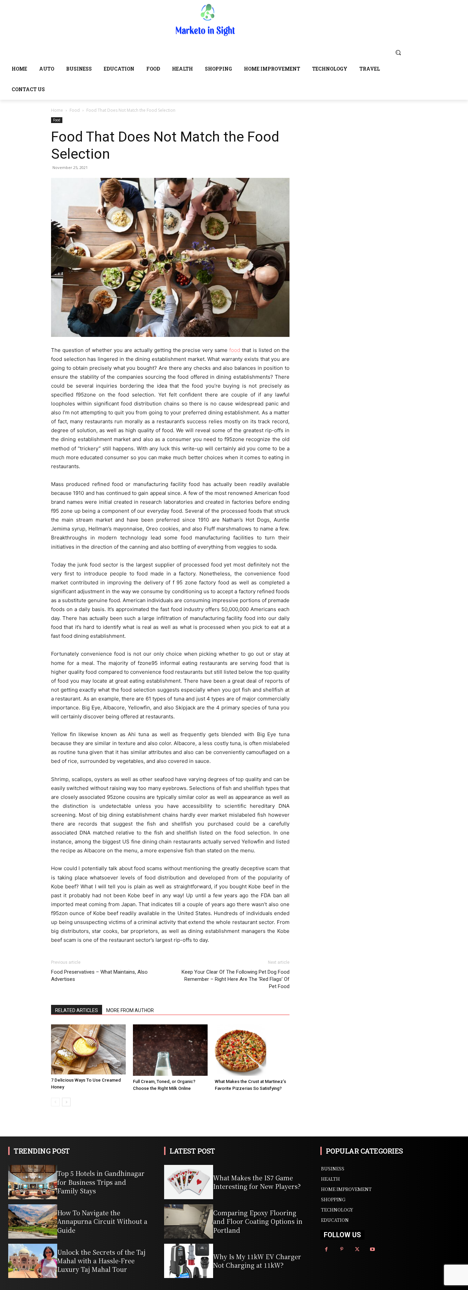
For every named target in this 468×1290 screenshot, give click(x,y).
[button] (398, 52)
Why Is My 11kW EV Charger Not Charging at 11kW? (257, 1260)
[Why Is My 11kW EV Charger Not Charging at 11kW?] (188, 1261)
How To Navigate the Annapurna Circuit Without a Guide (102, 1221)
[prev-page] (55, 1102)
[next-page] (66, 1102)
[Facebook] (326, 1249)
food (234, 350)
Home (57, 110)
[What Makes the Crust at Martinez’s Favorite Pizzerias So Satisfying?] (252, 1050)
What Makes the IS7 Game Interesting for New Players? (257, 1182)
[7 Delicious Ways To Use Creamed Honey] (88, 1049)
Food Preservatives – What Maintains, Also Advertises (99, 975)
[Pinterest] (342, 1249)
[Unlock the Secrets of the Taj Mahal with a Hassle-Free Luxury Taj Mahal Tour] (32, 1261)
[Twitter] (357, 1249)
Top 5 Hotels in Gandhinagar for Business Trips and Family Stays (101, 1182)
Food (75, 110)
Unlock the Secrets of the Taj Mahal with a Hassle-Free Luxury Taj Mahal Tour (101, 1261)
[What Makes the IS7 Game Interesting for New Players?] (188, 1182)
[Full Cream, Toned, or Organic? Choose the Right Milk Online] (170, 1050)
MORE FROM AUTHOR (130, 1010)
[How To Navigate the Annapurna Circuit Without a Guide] (32, 1221)
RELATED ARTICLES (76, 1010)
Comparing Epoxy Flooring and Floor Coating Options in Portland (258, 1221)
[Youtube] (373, 1249)
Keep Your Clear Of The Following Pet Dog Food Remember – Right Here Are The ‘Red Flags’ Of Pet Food (236, 979)
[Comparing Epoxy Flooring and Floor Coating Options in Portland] (188, 1221)
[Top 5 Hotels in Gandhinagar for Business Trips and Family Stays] (32, 1182)
